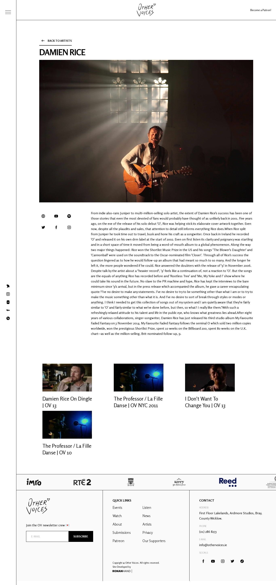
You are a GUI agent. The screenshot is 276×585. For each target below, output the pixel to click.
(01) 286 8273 (208, 532)
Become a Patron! (260, 10)
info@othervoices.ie (213, 545)
